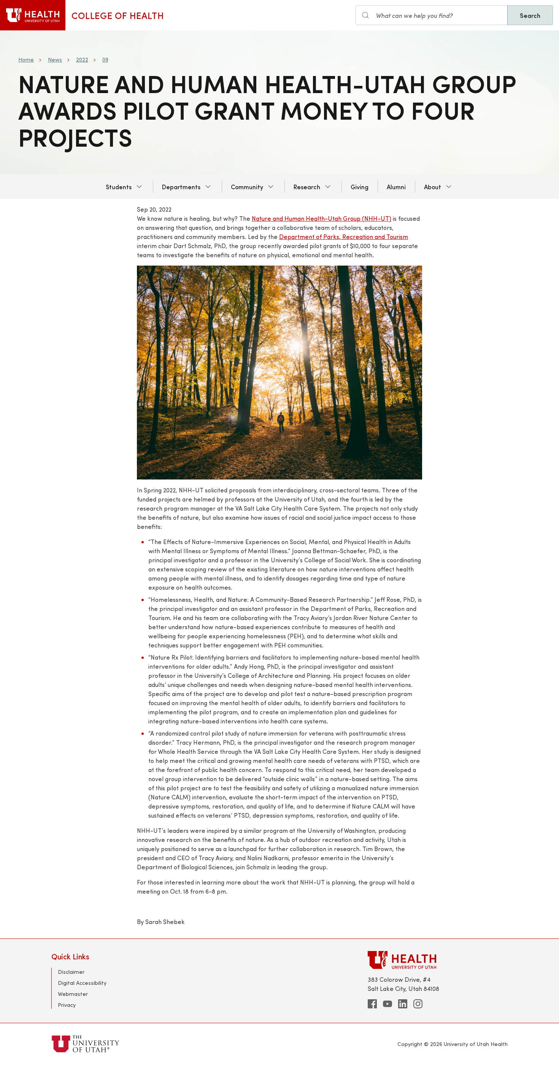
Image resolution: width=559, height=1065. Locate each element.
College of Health (117, 15)
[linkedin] (402, 1003)
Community (247, 186)
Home (26, 59)
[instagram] (417, 1003)
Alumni (396, 186)
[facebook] (372, 1003)
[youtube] (387, 1003)
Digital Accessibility (82, 982)
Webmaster (73, 993)
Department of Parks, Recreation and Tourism (343, 237)
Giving (359, 186)
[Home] (32, 15)
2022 (82, 59)
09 (105, 59)
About (432, 186)
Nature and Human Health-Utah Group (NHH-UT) (321, 218)
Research (307, 186)
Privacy (67, 1004)
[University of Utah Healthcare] (438, 960)
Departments (181, 186)
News (55, 59)
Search (530, 15)
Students (119, 186)
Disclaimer (71, 971)
